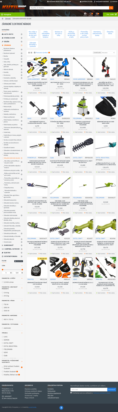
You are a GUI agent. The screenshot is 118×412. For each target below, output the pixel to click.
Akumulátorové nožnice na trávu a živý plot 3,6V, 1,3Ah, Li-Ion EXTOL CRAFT (60, 243)
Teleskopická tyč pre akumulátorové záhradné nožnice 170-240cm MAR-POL (105, 284)
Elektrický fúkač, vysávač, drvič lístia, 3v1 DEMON (60, 283)
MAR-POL (30, 279)
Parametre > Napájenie (9, 315)
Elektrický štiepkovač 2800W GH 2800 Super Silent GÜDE (60, 161)
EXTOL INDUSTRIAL (102, 158)
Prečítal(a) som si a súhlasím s (91, 393)
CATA (97, 79)
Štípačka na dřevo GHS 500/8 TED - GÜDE (60, 122)
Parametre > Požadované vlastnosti (10, 361)
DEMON (53, 279)
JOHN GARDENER (33, 79)
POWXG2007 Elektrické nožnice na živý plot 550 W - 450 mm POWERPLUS (37, 162)
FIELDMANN (77, 118)
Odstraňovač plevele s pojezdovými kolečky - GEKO (37, 122)
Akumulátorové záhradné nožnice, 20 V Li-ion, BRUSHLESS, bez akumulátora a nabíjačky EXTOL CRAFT (82, 244)
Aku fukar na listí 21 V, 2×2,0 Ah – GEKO (60, 83)
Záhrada (8, 18)
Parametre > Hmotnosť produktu (9, 288)
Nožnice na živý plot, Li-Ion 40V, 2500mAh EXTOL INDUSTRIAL (105, 163)
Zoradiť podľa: (97, 52)
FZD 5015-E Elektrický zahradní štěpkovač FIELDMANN (83, 123)
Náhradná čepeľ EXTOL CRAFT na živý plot (82, 161)
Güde (52, 118)
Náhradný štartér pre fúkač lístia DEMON (37, 283)
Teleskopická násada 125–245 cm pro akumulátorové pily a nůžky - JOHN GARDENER (83, 84)
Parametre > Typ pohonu (10, 324)
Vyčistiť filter (19, 261)
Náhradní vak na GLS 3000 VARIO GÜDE (105, 122)
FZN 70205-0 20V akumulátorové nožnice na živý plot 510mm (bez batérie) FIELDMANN (83, 203)
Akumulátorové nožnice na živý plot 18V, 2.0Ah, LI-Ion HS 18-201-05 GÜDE (37, 202)
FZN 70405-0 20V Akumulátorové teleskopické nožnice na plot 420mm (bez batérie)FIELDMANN (60, 203)
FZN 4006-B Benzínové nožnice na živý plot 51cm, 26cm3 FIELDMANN (37, 243)
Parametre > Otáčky (8, 278)
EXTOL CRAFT (78, 158)
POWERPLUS (31, 158)
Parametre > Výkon (8, 300)
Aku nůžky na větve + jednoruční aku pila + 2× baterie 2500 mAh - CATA (105, 84)
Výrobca (5, 333)
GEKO (52, 79)
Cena (3, 265)
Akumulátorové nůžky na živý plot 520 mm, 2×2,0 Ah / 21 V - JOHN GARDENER (37, 84)
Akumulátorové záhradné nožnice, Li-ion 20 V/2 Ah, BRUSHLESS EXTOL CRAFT (105, 243)
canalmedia (32, 407)
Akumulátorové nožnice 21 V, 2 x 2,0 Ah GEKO (83, 283)
